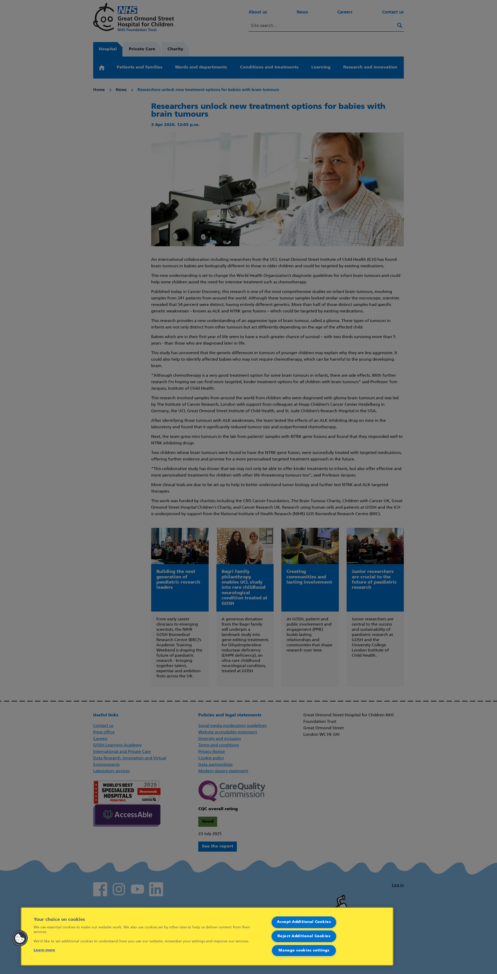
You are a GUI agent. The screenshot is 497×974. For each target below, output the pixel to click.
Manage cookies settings (304, 950)
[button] (20, 938)
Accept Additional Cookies (304, 922)
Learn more (44, 950)
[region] (207, 936)
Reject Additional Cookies (304, 936)
